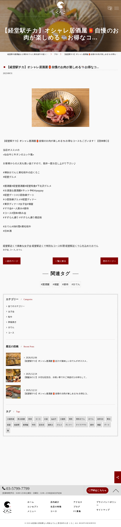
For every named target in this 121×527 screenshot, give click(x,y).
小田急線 (10, 419)
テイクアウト (81, 425)
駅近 (109, 419)
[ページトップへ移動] (116, 490)
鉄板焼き (12, 321)
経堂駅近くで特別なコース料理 (48, 246)
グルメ (59, 425)
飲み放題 (21, 419)
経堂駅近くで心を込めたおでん (81, 246)
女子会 (6, 249)
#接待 (65, 284)
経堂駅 (16, 425)
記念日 (41, 425)
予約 (33, 425)
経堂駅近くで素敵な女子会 (17, 246)
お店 (46, 419)
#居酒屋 (45, 284)
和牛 (10, 316)
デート (107, 425)
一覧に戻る (60, 260)
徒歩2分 (100, 419)
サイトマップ (103, 510)
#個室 (56, 284)
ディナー (69, 425)
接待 (92, 425)
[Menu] (116, 8)
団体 (30, 419)
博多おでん (80, 419)
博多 (70, 419)
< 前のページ (11, 260)
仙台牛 (54, 419)
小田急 (62, 419)
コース (12, 249)
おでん (19, 249)
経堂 (9, 425)
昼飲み (50, 425)
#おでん (76, 284)
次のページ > (109, 260)
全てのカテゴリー (16, 306)
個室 (99, 425)
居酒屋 (25, 425)
